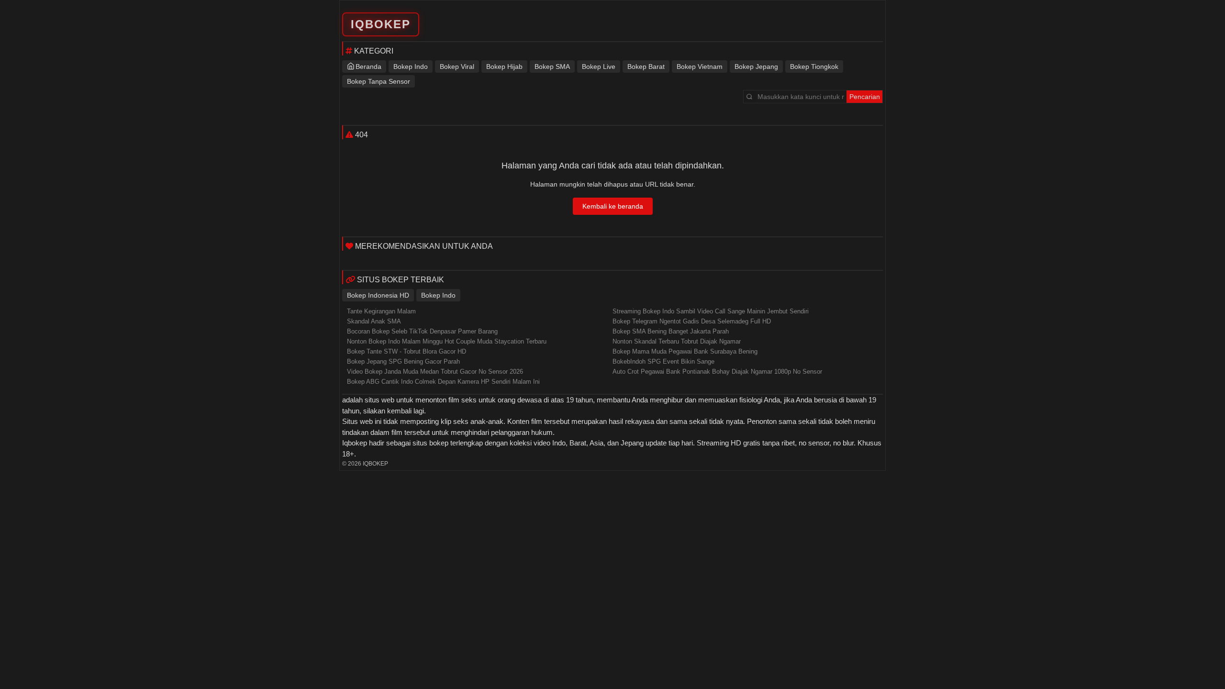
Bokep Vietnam (700, 66)
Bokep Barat (646, 66)
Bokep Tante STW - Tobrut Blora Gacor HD (406, 351)
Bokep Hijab (504, 66)
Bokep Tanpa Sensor (378, 81)
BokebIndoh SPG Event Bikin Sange (663, 361)
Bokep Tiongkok (814, 66)
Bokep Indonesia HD (378, 295)
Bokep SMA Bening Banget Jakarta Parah (670, 331)
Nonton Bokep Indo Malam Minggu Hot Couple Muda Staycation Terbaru (446, 341)
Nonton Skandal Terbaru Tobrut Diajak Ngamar (676, 341)
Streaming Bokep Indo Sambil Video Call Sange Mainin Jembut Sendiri (710, 311)
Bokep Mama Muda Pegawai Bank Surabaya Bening (684, 351)
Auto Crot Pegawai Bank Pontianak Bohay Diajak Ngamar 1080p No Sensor (717, 371)
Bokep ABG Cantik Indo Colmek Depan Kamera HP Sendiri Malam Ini (443, 381)
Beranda (368, 66)
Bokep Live (598, 66)
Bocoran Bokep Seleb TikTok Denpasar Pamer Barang (422, 331)
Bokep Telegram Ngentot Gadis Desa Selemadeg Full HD (691, 321)
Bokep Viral (457, 66)
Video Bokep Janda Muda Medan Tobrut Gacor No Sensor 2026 (435, 371)
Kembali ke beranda (612, 206)
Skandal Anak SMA (374, 321)
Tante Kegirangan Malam (381, 311)
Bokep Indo (410, 66)
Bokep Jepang (756, 66)
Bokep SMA (552, 66)
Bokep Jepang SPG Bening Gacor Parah (403, 361)
